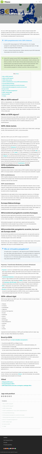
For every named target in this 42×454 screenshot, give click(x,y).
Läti (36, 150)
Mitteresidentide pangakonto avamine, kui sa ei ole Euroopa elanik (18, 417)
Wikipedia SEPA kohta (7, 382)
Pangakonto (20, 9)
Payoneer (4, 269)
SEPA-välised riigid (7, 92)
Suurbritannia (21, 163)
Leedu (15, 152)
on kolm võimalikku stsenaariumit (19, 339)
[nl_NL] (14, 448)
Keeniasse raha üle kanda (10, 282)
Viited (4, 96)
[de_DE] (4, 448)
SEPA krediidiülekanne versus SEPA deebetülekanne (15, 81)
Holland (5, 156)
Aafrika (20, 280)
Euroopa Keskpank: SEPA (8, 383)
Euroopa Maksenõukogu (8, 83)
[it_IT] (12, 448)
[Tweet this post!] (3, 396)
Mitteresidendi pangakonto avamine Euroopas (13, 85)
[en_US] (6, 448)
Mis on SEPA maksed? (7, 76)
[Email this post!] (11, 396)
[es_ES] (7, 448)
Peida (17, 73)
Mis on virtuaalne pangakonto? (9, 90)
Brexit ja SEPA (6, 94)
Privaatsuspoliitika (8, 444)
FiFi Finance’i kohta (8, 440)
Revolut (4, 289)
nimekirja (25, 58)
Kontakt (5, 442)
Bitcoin (20, 374)
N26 (3, 285)
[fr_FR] (10, 448)
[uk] (15, 448)
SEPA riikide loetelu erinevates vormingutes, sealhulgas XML (16, 385)
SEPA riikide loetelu (7, 80)
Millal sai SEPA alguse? (8, 78)
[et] (9, 448)
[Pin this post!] (7, 396)
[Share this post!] (1, 396)
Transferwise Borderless (8, 276)
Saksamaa (13, 147)
